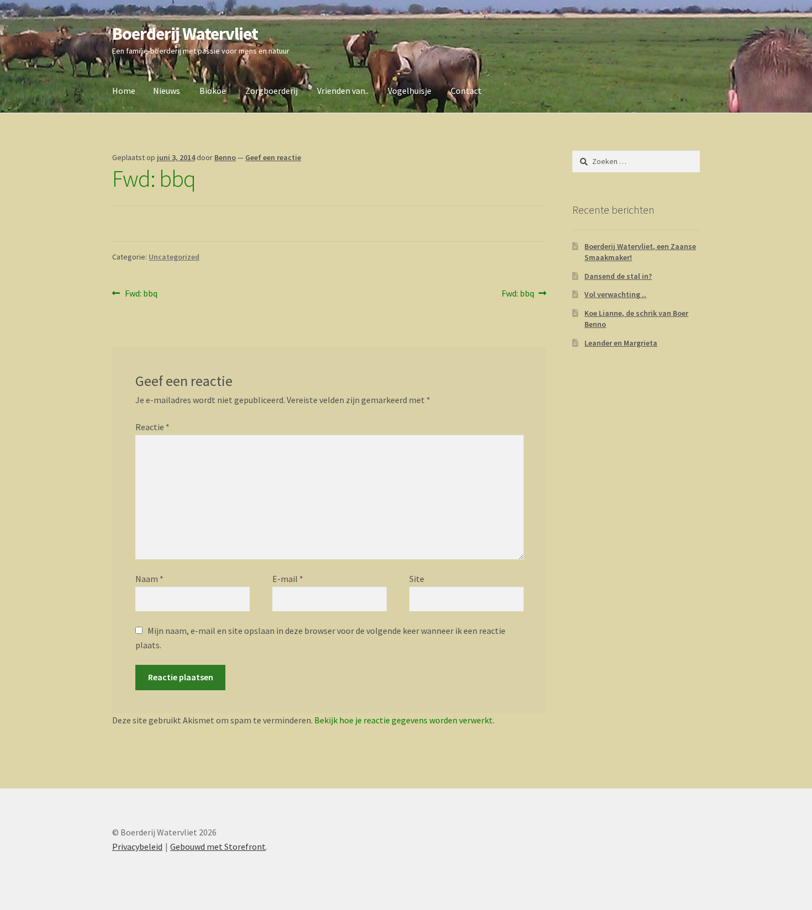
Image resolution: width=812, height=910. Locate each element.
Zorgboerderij (271, 90)
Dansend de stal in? (618, 276)
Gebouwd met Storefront (218, 846)
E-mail (287, 578)
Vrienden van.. (342, 90)
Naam (149, 578)
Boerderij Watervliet (185, 34)
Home (123, 90)
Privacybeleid (137, 846)
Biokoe (212, 90)
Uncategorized (174, 257)
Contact (466, 90)
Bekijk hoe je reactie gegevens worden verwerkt (403, 720)
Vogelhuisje (409, 90)
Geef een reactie (273, 157)
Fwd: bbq (140, 294)
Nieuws (166, 90)
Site (416, 578)
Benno (225, 157)
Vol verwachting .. (615, 294)
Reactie (152, 426)
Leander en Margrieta (620, 343)
